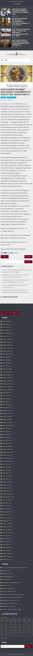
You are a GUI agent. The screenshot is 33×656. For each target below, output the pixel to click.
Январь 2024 (5, 413)
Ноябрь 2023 (5, 419)
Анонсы (4, 570)
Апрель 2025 (5, 369)
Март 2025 (5, 372)
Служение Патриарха (8, 603)
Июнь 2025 (5, 363)
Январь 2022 (5, 485)
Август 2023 (5, 428)
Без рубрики (5, 573)
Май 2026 (5, 330)
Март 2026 (5, 336)
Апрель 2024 (5, 404)
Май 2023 (5, 437)
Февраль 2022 (6, 482)
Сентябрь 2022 (6, 461)
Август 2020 (5, 535)
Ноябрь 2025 (5, 348)
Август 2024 (5, 392)
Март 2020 (5, 550)
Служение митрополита (9, 600)
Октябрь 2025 (6, 351)
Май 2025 (5, 366)
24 (11, 631)
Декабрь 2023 (6, 416)
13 (25, 626)
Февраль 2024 (6, 410)
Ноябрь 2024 (5, 384)
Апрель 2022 (5, 476)
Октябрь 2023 (6, 422)
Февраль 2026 (6, 339)
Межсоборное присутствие (9, 582)
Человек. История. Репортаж (10, 609)
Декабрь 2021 (6, 488)
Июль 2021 (5, 503)
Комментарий (6, 579)
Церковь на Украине (8, 606)
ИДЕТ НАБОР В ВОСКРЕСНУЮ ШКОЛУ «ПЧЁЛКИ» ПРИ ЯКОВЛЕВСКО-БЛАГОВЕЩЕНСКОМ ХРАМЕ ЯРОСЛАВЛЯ (21, 33)
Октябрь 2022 (6, 458)
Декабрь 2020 (6, 523)
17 (11, 628)
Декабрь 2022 (6, 452)
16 (7, 628)
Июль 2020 (5, 538)
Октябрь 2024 (6, 387)
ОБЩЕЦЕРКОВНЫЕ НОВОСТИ (10, 597)
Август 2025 (5, 357)
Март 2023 (5, 443)
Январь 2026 (5, 342)
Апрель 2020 (5, 547)
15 (2, 628)
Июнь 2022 (5, 470)
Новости (3, 97)
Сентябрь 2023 (6, 425)
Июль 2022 (5, 467)
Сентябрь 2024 (6, 390)
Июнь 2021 (5, 506)
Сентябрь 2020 (6, 532)
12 (20, 626)
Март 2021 (5, 515)
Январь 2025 (5, 378)
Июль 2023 (5, 431)
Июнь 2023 (5, 434)
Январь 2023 (5, 449)
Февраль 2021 (6, 518)
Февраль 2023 (6, 446)
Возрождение (6, 576)
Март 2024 (5, 407)
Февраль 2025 (6, 375)
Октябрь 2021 (6, 494)
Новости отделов (11, 97)
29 (2, 634)
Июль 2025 (5, 360)
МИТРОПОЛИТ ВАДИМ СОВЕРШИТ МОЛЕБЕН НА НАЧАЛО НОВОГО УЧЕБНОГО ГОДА (20, 11)
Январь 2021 (5, 520)
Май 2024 (5, 401)
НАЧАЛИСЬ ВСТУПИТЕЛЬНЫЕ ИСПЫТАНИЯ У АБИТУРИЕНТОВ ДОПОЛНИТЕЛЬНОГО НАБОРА (15, 291)
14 (29, 626)
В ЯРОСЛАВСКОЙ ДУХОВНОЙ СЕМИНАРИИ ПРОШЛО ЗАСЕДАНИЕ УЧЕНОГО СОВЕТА (16, 271)
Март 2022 (5, 479)
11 (15, 626)
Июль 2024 (5, 395)
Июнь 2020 (5, 541)
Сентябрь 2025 (6, 354)
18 (15, 628)
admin (11, 100)
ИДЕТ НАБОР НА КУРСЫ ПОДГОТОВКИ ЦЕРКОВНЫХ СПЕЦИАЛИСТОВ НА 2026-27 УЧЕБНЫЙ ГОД (20, 43)
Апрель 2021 (5, 512)
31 (11, 634)
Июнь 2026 (5, 327)
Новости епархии (7, 588)
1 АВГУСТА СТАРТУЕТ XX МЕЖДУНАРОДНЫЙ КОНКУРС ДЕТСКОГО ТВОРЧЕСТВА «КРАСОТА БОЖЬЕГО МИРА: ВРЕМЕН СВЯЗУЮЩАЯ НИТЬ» (6, 256)
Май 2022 (5, 473)
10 (11, 626)
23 (7, 631)
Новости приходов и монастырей (11, 594)
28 (29, 631)
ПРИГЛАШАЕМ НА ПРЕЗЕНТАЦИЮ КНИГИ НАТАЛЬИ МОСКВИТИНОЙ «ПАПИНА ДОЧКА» (29, 256)
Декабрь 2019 (6, 559)
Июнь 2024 (5, 398)
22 (2, 631)
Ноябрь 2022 (5, 455)
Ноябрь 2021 (5, 491)
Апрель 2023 (5, 440)
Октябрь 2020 (6, 529)
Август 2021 (5, 500)
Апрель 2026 (5, 333)
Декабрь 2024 (6, 381)
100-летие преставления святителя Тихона (14, 567)
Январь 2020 (5, 556)
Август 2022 (5, 464)
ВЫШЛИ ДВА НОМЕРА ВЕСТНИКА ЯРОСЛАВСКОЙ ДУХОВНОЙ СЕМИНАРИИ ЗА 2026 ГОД (15, 281)
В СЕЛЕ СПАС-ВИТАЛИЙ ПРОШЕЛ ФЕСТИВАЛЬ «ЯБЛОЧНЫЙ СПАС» (15, 286)
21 (29, 628)
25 (15, 631)
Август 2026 (5, 321)
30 (7, 634)
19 (20, 628)
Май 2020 (5, 544)
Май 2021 (5, 509)
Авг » (6, 638)
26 (20, 631)
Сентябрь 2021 (6, 497)
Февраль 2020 (6, 553)
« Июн (2, 638)
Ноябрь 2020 (5, 526)
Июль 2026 (5, 324)
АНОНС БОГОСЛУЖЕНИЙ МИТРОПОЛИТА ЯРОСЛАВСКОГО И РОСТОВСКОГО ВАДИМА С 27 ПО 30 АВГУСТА (21, 22)
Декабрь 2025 (6, 345)
